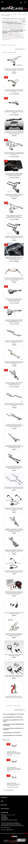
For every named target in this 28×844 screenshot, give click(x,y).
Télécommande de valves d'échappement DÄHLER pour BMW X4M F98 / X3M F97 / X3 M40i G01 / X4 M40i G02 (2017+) (14, 593)
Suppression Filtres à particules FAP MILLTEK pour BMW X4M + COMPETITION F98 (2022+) (14, 488)
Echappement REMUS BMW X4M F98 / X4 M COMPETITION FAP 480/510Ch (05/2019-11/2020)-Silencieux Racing (14, 258)
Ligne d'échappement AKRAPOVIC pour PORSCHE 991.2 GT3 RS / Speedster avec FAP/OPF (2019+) (14, 769)
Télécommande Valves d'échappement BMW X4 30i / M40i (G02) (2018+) (14, 655)
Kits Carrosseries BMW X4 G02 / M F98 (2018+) (13, 714)
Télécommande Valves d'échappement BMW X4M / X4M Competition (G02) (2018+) (14, 676)
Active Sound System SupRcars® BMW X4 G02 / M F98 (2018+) (13, 725)
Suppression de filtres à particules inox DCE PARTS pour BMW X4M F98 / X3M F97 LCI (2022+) (14, 342)
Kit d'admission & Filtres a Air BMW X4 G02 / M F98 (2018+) (13, 729)
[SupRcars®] (14, 8)
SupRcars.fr (11, 840)
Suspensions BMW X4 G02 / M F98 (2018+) (12, 735)
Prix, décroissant (20, 49)
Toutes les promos (9, 790)
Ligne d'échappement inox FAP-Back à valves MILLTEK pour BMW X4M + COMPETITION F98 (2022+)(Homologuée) (14, 216)
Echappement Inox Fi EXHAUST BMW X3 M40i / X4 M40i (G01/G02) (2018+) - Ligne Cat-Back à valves (14, 70)
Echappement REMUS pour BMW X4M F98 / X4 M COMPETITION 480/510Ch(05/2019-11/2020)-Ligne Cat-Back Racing (14, 174)
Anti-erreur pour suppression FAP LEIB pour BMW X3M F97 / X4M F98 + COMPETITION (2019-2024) (14, 509)
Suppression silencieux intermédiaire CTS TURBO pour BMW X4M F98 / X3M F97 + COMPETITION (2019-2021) (14, 635)
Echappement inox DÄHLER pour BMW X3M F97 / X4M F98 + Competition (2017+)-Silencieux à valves (14, 195)
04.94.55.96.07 (6, 827)
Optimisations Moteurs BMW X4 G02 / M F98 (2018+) (13, 720)
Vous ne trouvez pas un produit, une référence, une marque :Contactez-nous (14, 697)
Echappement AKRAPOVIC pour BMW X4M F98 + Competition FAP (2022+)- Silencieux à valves (14, 91)
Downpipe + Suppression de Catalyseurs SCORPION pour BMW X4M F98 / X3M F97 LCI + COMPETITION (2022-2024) (14, 530)
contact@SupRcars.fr (8, 829)
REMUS (10, 34)
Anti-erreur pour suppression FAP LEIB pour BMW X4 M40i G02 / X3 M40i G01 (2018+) (14, 571)
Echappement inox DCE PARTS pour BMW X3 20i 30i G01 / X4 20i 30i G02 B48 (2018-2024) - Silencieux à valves (14, 279)
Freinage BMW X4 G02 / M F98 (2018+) (11, 732)
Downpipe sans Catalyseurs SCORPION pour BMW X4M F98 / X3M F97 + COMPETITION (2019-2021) (14, 551)
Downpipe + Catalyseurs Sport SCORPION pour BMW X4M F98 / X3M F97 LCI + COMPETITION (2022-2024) (14, 384)
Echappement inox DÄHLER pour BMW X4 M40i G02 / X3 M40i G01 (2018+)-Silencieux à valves (14, 237)
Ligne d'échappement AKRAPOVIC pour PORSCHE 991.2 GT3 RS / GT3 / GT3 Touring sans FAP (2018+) (14, 753)
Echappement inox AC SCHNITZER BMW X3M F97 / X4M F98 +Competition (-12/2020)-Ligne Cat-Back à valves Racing (14, 133)
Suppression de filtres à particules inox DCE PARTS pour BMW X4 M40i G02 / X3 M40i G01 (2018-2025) (14, 404)
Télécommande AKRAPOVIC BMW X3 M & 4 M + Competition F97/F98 (14, 613)
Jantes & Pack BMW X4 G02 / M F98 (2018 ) (12, 717)
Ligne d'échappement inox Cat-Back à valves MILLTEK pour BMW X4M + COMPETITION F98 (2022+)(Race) (14, 153)
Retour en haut (19, 710)
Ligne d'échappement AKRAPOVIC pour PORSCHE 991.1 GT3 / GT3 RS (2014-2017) (14, 784)
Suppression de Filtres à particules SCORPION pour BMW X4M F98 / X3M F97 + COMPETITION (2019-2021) (14, 467)
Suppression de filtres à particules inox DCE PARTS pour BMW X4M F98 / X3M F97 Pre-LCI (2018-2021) (14, 363)
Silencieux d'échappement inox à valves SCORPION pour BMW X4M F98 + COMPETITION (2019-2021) (14, 300)
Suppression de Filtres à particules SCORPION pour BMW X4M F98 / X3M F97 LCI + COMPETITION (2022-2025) (14, 425)
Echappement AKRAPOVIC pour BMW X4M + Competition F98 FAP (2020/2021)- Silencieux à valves (14, 112)
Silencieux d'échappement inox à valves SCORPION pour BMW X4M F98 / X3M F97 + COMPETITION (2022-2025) (14, 321)
